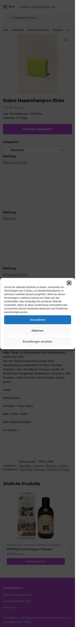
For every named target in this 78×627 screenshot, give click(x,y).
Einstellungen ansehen (37, 341)
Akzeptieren (37, 319)
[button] (69, 283)
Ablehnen (37, 330)
